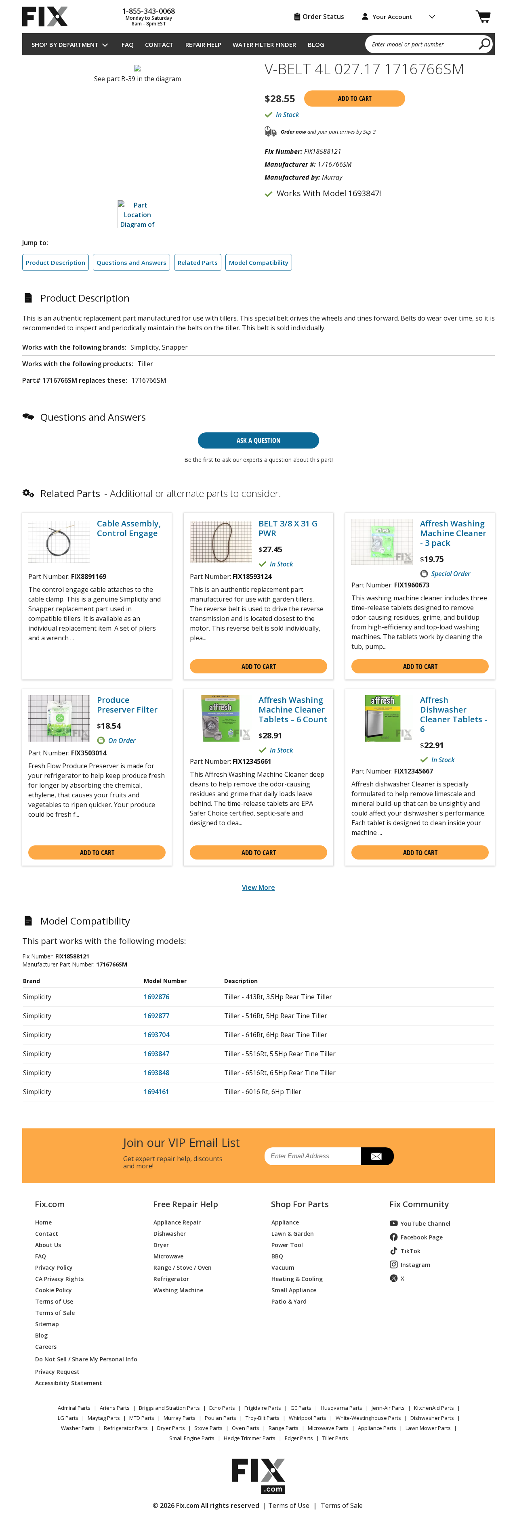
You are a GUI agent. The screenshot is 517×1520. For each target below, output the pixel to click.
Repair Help (203, 44)
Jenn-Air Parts (388, 1407)
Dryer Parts (171, 1428)
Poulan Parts (220, 1417)
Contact (159, 44)
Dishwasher (169, 1233)
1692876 (156, 996)
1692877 (156, 1015)
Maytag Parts (104, 1417)
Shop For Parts (300, 1204)
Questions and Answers (131, 262)
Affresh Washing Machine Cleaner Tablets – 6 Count (292, 709)
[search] (485, 44)
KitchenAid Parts (434, 1407)
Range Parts (283, 1428)
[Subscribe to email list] (377, 1156)
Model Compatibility (258, 262)
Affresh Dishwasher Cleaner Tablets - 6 (453, 714)
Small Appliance (293, 1290)
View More (258, 887)
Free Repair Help (185, 1204)
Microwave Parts (328, 1428)
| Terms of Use (286, 1505)
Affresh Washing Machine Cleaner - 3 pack (453, 533)
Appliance (285, 1222)
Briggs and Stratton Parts (169, 1407)
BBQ (277, 1256)
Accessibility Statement (68, 1382)
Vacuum (282, 1267)
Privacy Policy (54, 1267)
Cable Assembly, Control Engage (129, 528)
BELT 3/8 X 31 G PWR (288, 528)
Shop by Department (65, 44)
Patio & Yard (289, 1301)
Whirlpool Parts (307, 1417)
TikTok (410, 1251)
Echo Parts (222, 1407)
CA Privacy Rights (59, 1278)
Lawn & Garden (292, 1233)
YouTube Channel (425, 1223)
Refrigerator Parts (126, 1428)
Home (43, 1222)
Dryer (161, 1244)
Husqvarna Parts (341, 1407)
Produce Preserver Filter (127, 705)
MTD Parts (141, 1417)
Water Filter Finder (264, 44)
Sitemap (47, 1323)
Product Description (55, 262)
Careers (46, 1346)
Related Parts (198, 262)
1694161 (156, 1091)
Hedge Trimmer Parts (249, 1438)
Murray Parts (179, 1417)
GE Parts (300, 1407)
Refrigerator (171, 1278)
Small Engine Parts (191, 1438)
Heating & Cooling (297, 1278)
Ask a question (259, 440)
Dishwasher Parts (432, 1417)
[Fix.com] (48, 16)
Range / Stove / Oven (182, 1267)
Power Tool (287, 1244)
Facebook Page (422, 1237)
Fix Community (419, 1204)
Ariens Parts (115, 1407)
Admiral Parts (74, 1407)
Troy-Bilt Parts (263, 1417)
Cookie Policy (53, 1290)
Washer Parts (78, 1428)
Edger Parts (299, 1438)
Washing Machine (178, 1290)
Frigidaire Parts (262, 1407)
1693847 (156, 1053)
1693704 (156, 1034)
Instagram (416, 1264)
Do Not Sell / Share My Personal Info (83, 1359)
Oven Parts (245, 1428)
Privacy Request (57, 1371)
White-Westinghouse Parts (368, 1417)
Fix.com (50, 1204)
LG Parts (68, 1417)
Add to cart (355, 98)
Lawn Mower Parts (428, 1428)
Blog (316, 44)
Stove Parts (208, 1428)
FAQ (128, 44)
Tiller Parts (335, 1438)
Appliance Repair (177, 1222)
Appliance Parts (377, 1428)
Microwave (168, 1256)
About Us (48, 1244)
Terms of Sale (55, 1312)
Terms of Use (54, 1301)
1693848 (156, 1072)
